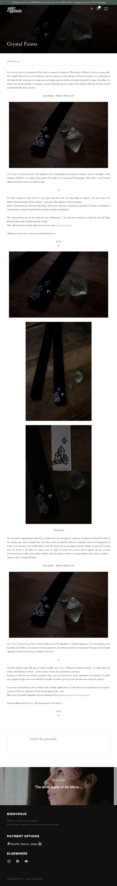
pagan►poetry (44, 225)
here (53, 233)
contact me (26, 824)
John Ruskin (12, 174)
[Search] (92, 8)
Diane (38, 198)
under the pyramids (63, 225)
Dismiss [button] (102, 2)
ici (62, 703)
